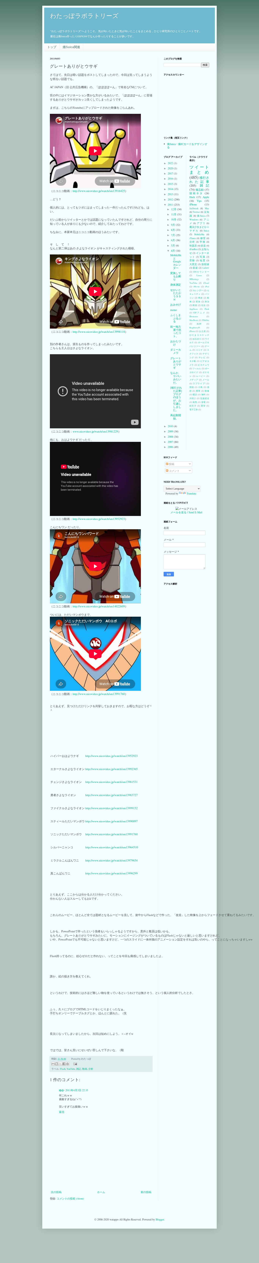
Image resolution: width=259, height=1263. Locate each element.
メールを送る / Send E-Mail (186, 512)
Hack (192, 197)
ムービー (201, 376)
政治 (207, 301)
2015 (171, 184)
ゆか (61, 1090)
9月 (173, 225)
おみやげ (175, 304)
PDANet (205, 320)
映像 (207, 390)
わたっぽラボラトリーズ (84, 15)
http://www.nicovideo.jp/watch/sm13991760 (99, 694)
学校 (202, 241)
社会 (203, 305)
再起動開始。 (175, 416)
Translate (191, 493)
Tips (199, 201)
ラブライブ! (199, 383)
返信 (61, 1112)
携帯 (198, 390)
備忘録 (199, 189)
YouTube (71, 1068)
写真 (202, 256)
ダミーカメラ (175, 351)
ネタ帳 (192, 361)
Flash (62, 1068)
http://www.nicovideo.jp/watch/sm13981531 (111, 782)
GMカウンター (201, 271)
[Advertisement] (101, 1179)
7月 (173, 235)
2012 (171, 199)
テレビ (202, 357)
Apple (206, 197)
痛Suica (201, 215)
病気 (195, 402)
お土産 (202, 331)
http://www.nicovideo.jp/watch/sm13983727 (111, 795)
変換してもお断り (175, 276)
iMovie (196, 286)
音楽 (195, 267)
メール (205, 379)
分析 (90, 1068)
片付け (192, 398)
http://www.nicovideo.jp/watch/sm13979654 (111, 860)
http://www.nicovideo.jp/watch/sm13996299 (111, 873)
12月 (174, 209)
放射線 (205, 264)
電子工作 (193, 409)
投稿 (171, 464)
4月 (173, 250)
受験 (192, 260)
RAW (199, 323)
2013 (171, 194)
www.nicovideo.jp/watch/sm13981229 (95, 431)
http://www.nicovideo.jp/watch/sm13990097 (111, 821)
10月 (174, 219)
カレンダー (198, 290)
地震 (202, 260)
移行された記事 (199, 179)
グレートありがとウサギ (175, 362)
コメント (174, 470)
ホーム (101, 1192)
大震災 (193, 264)
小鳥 (200, 387)
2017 (171, 173)
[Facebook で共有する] (64, 1064)
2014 (171, 189)
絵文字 (193, 405)
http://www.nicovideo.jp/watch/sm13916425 (99, 191)
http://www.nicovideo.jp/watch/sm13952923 (99, 519)
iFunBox (193, 249)
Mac (207, 208)
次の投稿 (56, 1192)
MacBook (193, 320)
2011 (171, 204)
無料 (203, 394)
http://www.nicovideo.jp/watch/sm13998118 (99, 332)
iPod (207, 286)
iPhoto (192, 331)
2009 (171, 431)
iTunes (192, 238)
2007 (171, 442)
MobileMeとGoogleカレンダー (175, 261)
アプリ (201, 223)
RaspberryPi (194, 327)
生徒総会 (204, 398)
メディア (194, 379)
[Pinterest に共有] (67, 1064)
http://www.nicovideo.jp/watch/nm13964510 (111, 847)
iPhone (193, 204)
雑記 (78, 1068)
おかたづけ (175, 342)
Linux (199, 275)
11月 (174, 214)
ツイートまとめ (199, 169)
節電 (203, 402)
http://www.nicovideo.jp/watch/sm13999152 (111, 808)
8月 (173, 230)
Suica (206, 230)
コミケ (199, 349)
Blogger (160, 1219)
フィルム (197, 368)
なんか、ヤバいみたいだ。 (175, 377)
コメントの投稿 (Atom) (70, 1198)
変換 (198, 301)
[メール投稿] (74, 1063)
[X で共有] (60, 1064)
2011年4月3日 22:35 (76, 1090)
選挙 (203, 405)
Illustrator (193, 316)
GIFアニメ (199, 312)
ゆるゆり (197, 338)
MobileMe (199, 234)
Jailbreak (193, 208)
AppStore (193, 308)
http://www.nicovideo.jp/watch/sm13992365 (111, 769)
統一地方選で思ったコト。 (175, 331)
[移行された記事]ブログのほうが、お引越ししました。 (176, 399)
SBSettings (194, 279)
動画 (84, 1068)
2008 (171, 436)
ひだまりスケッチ (199, 335)
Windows (194, 219)
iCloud (206, 282)
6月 (173, 240)
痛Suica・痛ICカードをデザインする (187, 145)
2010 (171, 426)
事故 (200, 297)
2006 (171, 447)
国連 (191, 387)
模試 (195, 394)
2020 (171, 168)
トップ (51, 47)
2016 (171, 178)
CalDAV (205, 267)
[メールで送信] (53, 1064)
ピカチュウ (203, 364)
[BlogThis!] (57, 1064)
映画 (195, 305)
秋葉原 (193, 245)
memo (173, 310)
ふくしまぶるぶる (175, 318)
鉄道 (203, 245)
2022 (171, 163)
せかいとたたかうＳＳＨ (175, 294)
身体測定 (175, 284)
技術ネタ (196, 193)
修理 (203, 238)
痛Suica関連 (71, 47)
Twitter (196, 212)
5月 (173, 245)
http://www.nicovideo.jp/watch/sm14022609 (99, 606)
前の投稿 (146, 1192)
